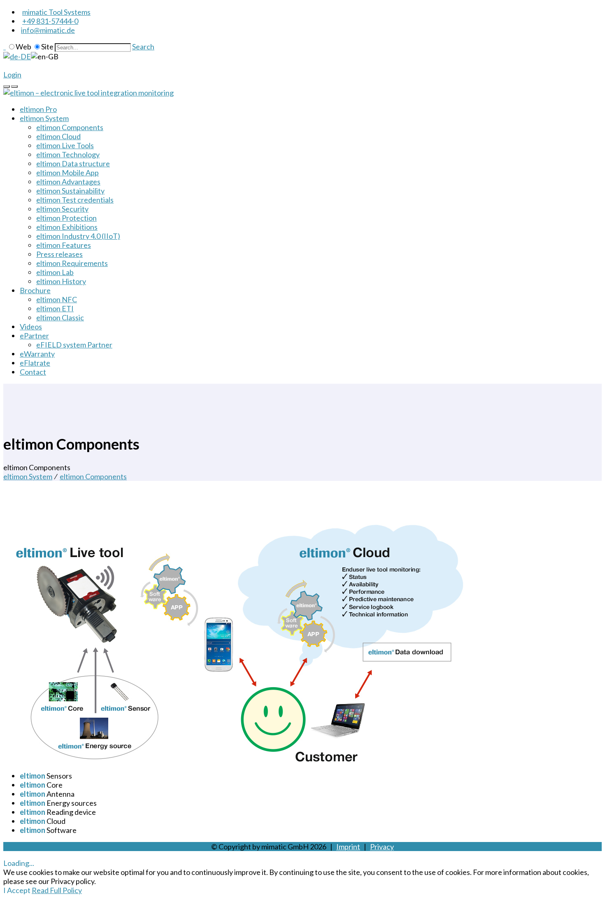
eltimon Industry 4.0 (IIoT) (78, 235)
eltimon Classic (60, 317)
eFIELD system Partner (74, 344)
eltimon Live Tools (65, 145)
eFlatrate (35, 362)
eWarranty (37, 353)
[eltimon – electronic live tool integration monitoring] (88, 92)
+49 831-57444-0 (50, 21)
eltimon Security (62, 208)
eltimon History (61, 281)
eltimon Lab (55, 272)
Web (23, 46)
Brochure (35, 290)
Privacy (382, 846)
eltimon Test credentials (75, 199)
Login (12, 74)
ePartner (34, 335)
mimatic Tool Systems (56, 11)
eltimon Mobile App (67, 172)
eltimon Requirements (72, 263)
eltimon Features (63, 245)
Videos (31, 326)
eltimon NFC (56, 299)
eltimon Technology (68, 154)
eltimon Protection (66, 217)
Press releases (59, 254)
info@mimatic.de (48, 30)
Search (143, 46)
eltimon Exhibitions (67, 226)
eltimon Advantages (68, 181)
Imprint (348, 846)
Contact (33, 371)
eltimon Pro (38, 109)
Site (47, 46)
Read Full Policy (57, 890)
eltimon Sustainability (70, 190)
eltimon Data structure (73, 163)
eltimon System (44, 118)
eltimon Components (69, 127)
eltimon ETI (55, 308)
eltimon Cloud (58, 136)
